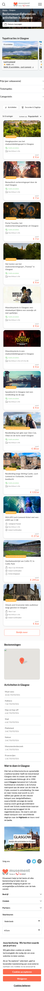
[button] (10, 107)
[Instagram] (39, 861)
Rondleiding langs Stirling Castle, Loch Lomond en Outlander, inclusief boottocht (21, 476)
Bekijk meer (22, 632)
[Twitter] (33, 861)
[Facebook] (28, 861)
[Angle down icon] (32, 81)
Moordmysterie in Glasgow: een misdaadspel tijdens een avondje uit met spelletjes (20, 310)
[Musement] (22, 4)
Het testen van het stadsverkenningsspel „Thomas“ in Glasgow (20, 266)
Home (4, 10)
